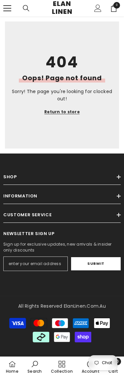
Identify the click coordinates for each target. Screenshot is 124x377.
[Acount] (98, 8)
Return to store (62, 112)
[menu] (7, 8)
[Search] (26, 8)
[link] (34, 367)
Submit (95, 263)
